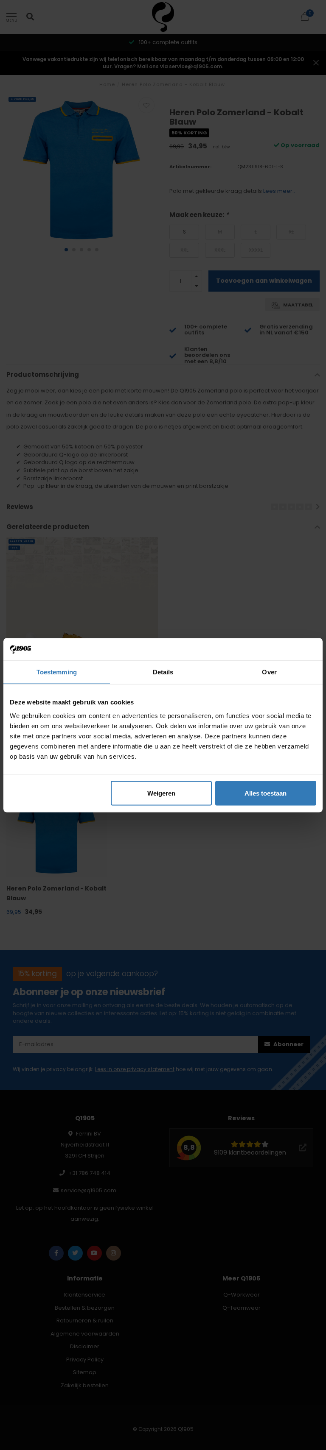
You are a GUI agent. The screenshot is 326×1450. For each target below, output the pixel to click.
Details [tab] (163, 672)
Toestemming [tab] (57, 672)
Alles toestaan (265, 792)
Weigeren (161, 792)
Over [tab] (269, 672)
